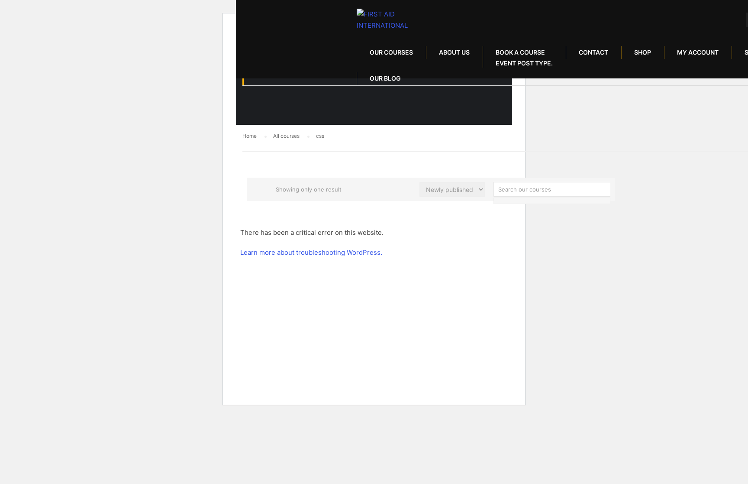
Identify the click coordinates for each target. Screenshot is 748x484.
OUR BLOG (385, 78)
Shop (642, 52)
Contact (593, 52)
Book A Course (524, 58)
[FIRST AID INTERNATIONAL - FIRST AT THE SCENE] (390, 20)
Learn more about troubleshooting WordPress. (311, 252)
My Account (698, 52)
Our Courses (391, 52)
